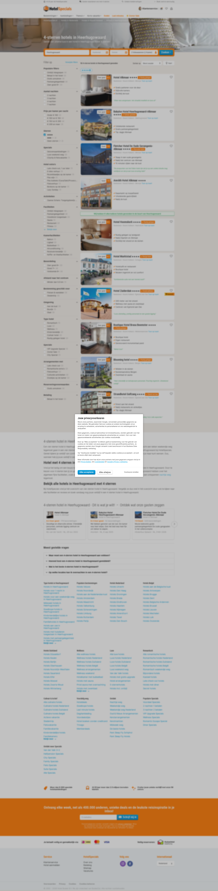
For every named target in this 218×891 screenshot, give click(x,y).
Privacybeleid (86, 462)
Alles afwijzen (105, 472)
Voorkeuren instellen (131, 472)
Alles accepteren (86, 472)
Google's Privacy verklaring (117, 462)
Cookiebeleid (99, 462)
